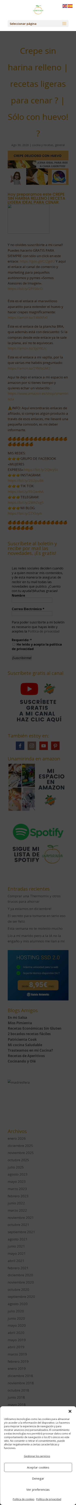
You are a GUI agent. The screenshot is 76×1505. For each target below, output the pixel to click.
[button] (70, 1411)
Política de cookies (23, 1499)
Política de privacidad (48, 1499)
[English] (65, 5)
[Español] (70, 5)
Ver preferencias (38, 1489)
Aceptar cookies (38, 1467)
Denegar (38, 1478)
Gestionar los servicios (37, 1456)
